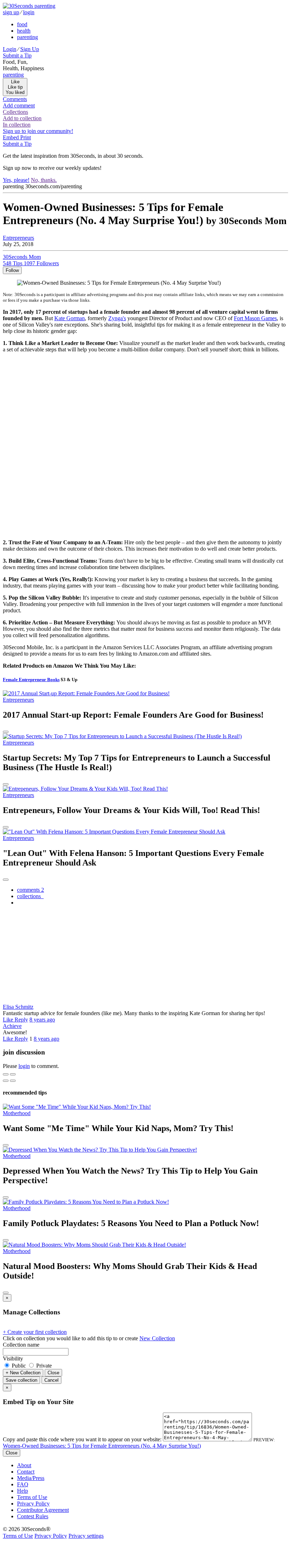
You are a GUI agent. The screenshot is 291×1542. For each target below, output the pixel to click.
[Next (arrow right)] (13, 1081)
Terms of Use (32, 1497)
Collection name (21, 1345)
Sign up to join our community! (38, 131)
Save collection (21, 1380)
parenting (27, 37)
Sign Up (29, 49)
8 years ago (42, 1020)
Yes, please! (16, 180)
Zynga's (117, 318)
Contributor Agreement (43, 1510)
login (28, 12)
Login (9, 49)
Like (9, 1020)
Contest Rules (32, 1516)
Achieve (12, 1026)
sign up (11, 12)
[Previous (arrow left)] (6, 1081)
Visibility (13, 1358)
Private (43, 1366)
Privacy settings (86, 1536)
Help (22, 1491)
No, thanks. (44, 180)
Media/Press (30, 1478)
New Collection (157, 1338)
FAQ (22, 1484)
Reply (21, 1020)
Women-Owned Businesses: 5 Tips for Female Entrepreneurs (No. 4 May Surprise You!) (102, 1446)
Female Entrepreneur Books (31, 679)
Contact (25, 1472)
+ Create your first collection (35, 1332)
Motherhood (17, 1113)
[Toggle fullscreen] (13, 1074)
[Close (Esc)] (6, 1074)
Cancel (51, 1380)
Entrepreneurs (18, 238)
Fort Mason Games (255, 318)
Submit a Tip (17, 55)
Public (18, 1366)
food (22, 24)
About (24, 1465)
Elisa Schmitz (18, 1007)
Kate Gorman (69, 318)
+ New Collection (23, 1372)
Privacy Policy (33, 1504)
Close (53, 1372)
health (24, 31)
